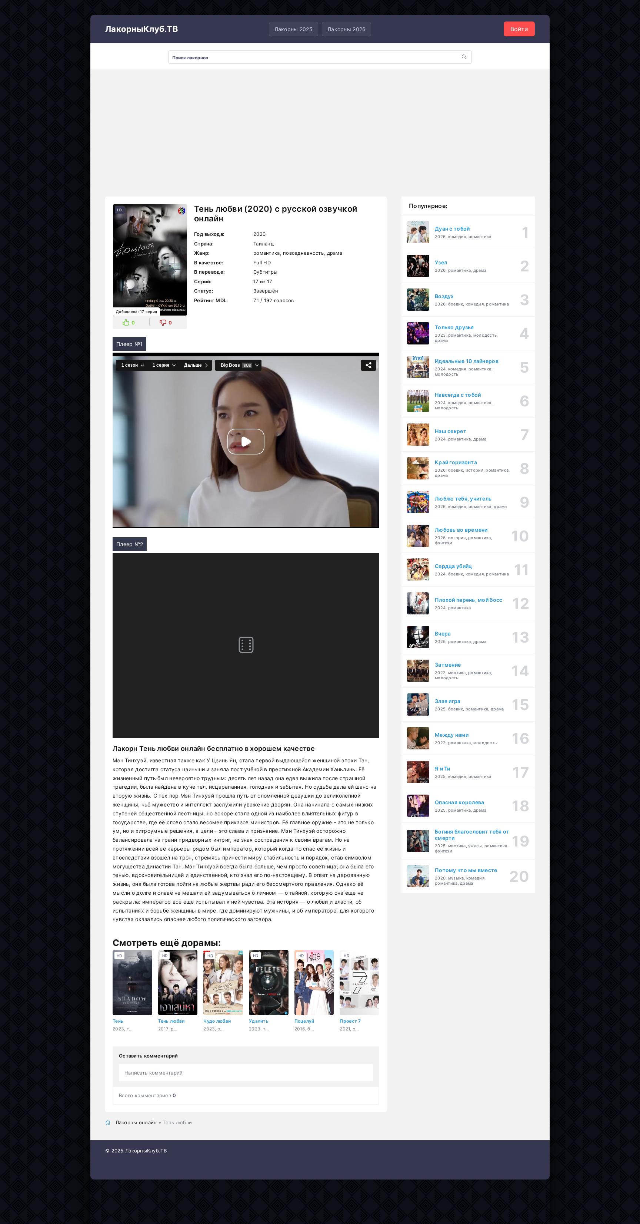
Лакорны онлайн (136, 1122)
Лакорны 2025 (293, 29)
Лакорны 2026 (346, 29)
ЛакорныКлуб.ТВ (141, 29)
